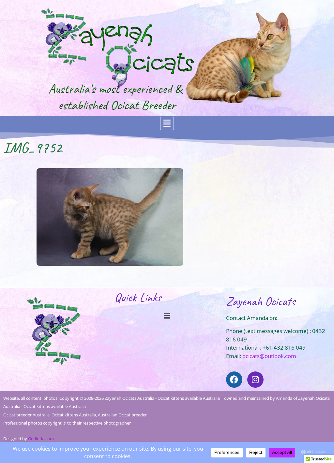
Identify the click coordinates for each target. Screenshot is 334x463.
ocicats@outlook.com (269, 356)
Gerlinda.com (41, 438)
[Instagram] (255, 379)
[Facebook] (234, 379)
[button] (167, 123)
